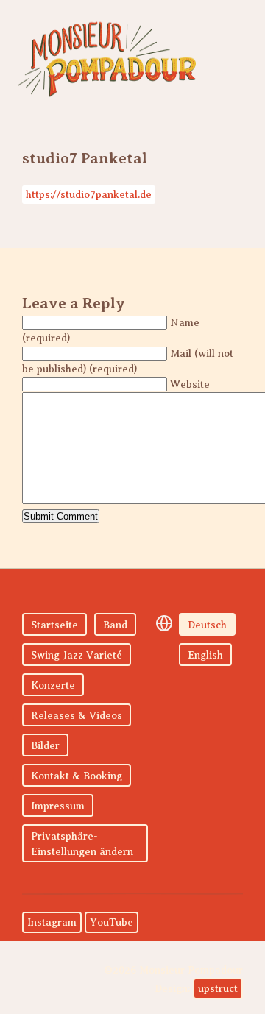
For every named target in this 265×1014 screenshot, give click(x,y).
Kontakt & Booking (76, 775)
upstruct (218, 988)
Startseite (54, 625)
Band (115, 625)
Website (190, 384)
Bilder (45, 745)
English (205, 655)
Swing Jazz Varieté (76, 655)
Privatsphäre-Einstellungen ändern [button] (82, 844)
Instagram (52, 922)
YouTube (111, 922)
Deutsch (207, 625)
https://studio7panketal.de (89, 194)
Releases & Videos (76, 715)
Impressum (58, 806)
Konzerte (53, 685)
